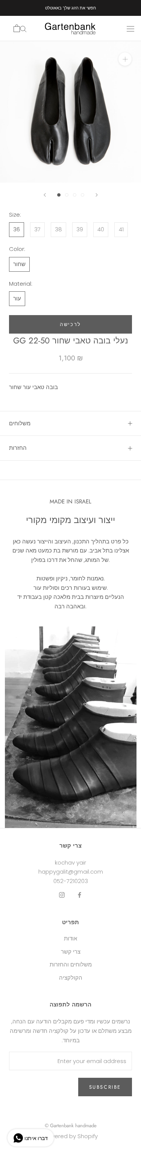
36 (16, 229)
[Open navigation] (130, 28)
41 (121, 229)
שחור (19, 264)
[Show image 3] (74, 195)
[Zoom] (125, 59)
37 (37, 229)
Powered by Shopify (70, 1136)
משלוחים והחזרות (71, 964)
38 (58, 229)
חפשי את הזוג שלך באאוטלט (70, 8)
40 (100, 229)
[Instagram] (62, 895)
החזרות (18, 448)
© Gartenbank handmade (71, 1125)
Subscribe (105, 1087)
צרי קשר (70, 952)
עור (17, 298)
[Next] (97, 195)
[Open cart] (17, 28)
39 (79, 229)
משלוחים (19, 423)
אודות (70, 938)
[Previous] (45, 195)
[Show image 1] (59, 195)
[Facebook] (79, 895)
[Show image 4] (82, 195)
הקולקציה (70, 978)
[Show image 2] (66, 195)
